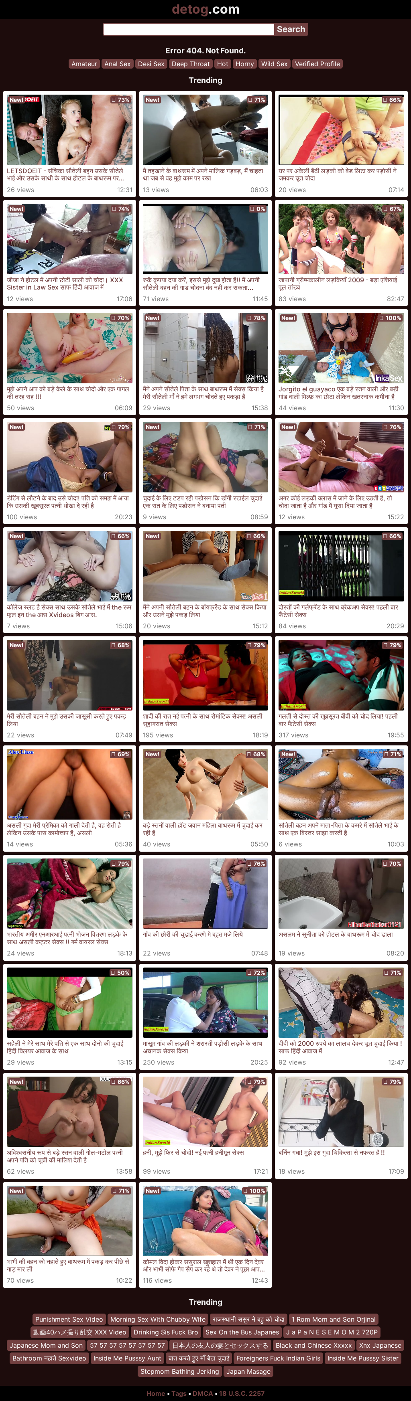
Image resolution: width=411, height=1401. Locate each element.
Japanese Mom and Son (46, 1345)
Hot (222, 64)
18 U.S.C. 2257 (242, 1393)
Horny (245, 64)
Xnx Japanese (380, 1345)
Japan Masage (248, 1371)
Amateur (84, 64)
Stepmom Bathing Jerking (179, 1371)
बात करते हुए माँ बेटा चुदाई (199, 1358)
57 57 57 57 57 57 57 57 (127, 1345)
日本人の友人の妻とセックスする (220, 1345)
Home (155, 1393)
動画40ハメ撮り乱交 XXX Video (79, 1332)
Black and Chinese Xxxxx (314, 1345)
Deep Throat (191, 64)
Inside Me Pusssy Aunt (127, 1358)
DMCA (203, 1393)
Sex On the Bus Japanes (242, 1332)
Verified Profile (317, 64)
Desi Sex (151, 64)
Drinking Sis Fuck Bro (166, 1332)
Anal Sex (117, 64)
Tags (179, 1393)
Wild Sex (274, 64)
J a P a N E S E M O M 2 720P (332, 1332)
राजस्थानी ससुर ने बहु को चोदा (249, 1319)
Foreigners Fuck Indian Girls (278, 1358)
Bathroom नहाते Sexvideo (49, 1358)
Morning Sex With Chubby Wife (158, 1319)
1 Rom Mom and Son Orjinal (334, 1319)
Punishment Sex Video (69, 1319)
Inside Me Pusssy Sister (363, 1358)
